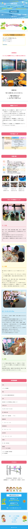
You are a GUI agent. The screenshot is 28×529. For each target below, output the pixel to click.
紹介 (3, 14)
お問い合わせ (14, 16)
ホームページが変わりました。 (10, 38)
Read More (5, 44)
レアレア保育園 (8, 14)
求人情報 (24, 14)
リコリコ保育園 (17, 14)
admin (4, 39)
